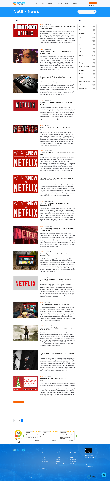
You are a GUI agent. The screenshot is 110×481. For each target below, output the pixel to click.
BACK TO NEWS (18, 402)
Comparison (82, 30)
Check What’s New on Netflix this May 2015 (55, 304)
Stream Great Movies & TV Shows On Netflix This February (57, 154)
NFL (80, 59)
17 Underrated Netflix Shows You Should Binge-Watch (56, 103)
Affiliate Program (89, 466)
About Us (44, 455)
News (43, 468)
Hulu (80, 41)
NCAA (80, 52)
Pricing (42, 3)
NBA (80, 48)
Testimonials (73, 461)
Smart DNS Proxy (84, 66)
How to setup (58, 3)
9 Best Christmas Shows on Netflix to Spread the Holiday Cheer (57, 53)
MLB (80, 44)
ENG (92, 5)
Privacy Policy (73, 453)
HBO (80, 37)
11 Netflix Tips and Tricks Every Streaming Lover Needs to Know (56, 255)
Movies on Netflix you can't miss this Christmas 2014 (56, 379)
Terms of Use (73, 455)
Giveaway (82, 33)
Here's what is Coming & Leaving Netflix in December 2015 (54, 204)
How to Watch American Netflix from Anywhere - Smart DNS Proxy (57, 27)
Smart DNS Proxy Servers (90, 462)
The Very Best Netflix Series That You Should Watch (55, 128)
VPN (80, 85)
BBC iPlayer (82, 26)
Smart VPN (82, 70)
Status (71, 457)
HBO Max (58, 457)
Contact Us (73, 459)
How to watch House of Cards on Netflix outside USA (57, 354)
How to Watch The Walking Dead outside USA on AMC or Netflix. (57, 329)
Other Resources (74, 463)
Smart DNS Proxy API (89, 457)
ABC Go (58, 461)
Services (49, 3)
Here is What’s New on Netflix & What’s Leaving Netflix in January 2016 (56, 179)
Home (35, 3)
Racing (81, 63)
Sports (81, 74)
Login (86, 3)
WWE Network (83, 88)
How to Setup (45, 461)
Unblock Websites (84, 81)
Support (67, 3)
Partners (87, 460)
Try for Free (93, 3)
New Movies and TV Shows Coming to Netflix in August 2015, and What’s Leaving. (56, 280)
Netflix (41, 24)
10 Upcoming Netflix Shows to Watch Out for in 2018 (56, 78)
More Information (89, 455)
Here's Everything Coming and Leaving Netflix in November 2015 (57, 229)
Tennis (81, 77)
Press (86, 464)
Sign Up (75, 3)
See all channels (60, 463)
